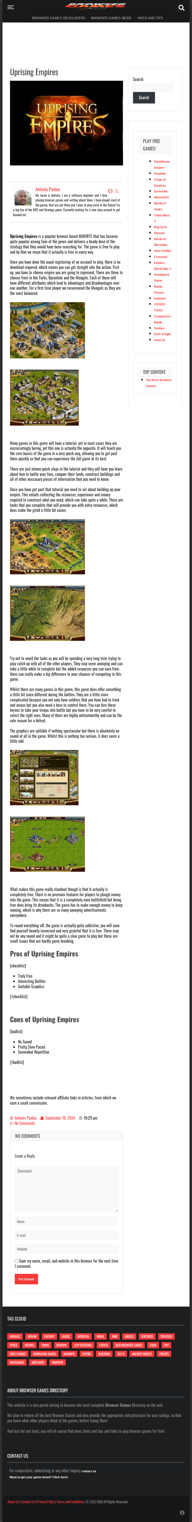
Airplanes (38, 1362)
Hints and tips (150, 18)
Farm (153, 1345)
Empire (86, 1353)
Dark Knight (162, 334)
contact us (88, 1471)
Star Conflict (163, 251)
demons (61, 1345)
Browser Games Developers (58, 18)
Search (138, 79)
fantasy (49, 1336)
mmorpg (69, 1353)
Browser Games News (111, 18)
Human (32, 1336)
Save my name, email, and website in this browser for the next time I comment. (66, 1263)
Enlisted (160, 298)
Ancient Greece (142, 1353)
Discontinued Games (129, 1345)
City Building (83, 1345)
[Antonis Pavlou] (23, 196)
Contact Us (28, 1501)
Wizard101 (161, 197)
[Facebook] (110, 191)
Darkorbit (161, 191)
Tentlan (159, 328)
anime (100, 1336)
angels (129, 1336)
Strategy (166, 1336)
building (104, 1353)
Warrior (57, 1362)
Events (103, 1345)
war (114, 1336)
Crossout (160, 257)
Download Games (44, 1353)
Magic (66, 1336)
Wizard (29, 1345)
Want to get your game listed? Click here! (39, 1477)
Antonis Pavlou (48, 189)
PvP (166, 1345)
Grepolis (160, 173)
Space (13, 1345)
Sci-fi (121, 1353)
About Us (13, 1501)
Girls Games (18, 1353)
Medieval (83, 1336)
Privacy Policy (45, 1501)
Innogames (17, 1362)
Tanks (45, 1345)
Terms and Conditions (70, 1501)
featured (147, 1336)
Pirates (164, 1353)
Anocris (159, 340)
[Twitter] (117, 191)
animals (15, 1336)
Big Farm (160, 227)
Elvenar (159, 233)
